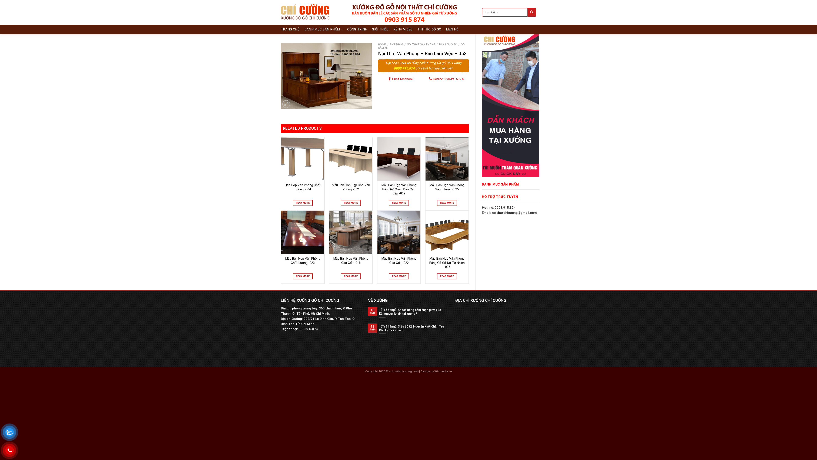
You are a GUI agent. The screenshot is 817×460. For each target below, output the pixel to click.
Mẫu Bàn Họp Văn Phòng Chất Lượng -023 (302, 261)
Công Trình (357, 29)
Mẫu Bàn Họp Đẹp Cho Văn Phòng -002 (351, 187)
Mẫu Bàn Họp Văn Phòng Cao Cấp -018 (350, 261)
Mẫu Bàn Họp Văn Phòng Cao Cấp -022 (398, 261)
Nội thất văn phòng (421, 44)
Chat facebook (402, 79)
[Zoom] (286, 104)
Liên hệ (452, 29)
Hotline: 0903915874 (448, 79)
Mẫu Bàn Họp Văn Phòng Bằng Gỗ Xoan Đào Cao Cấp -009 (398, 189)
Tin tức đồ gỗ (429, 29)
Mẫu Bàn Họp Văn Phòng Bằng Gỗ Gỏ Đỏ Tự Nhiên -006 (447, 263)
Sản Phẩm (396, 44)
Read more (303, 202)
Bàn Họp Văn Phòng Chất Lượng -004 (303, 187)
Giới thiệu (380, 29)
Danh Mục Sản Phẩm (322, 29)
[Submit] (532, 12)
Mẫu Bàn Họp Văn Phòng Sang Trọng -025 (447, 187)
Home (382, 44)
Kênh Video (403, 29)
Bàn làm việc (448, 44)
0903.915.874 (405, 68)
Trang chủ (290, 29)
